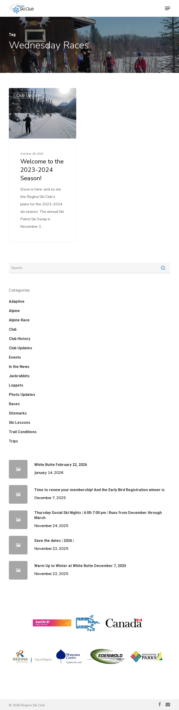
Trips (13, 441)
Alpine (14, 311)
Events (15, 357)
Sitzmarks (18, 413)
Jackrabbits (19, 376)
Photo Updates (22, 394)
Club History (19, 338)
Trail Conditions (23, 432)
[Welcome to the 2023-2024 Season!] (42, 164)
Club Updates (29, 95)
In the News (19, 366)
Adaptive (16, 301)
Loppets (16, 385)
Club (13, 329)
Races (14, 404)
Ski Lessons (19, 422)
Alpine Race (19, 320)
